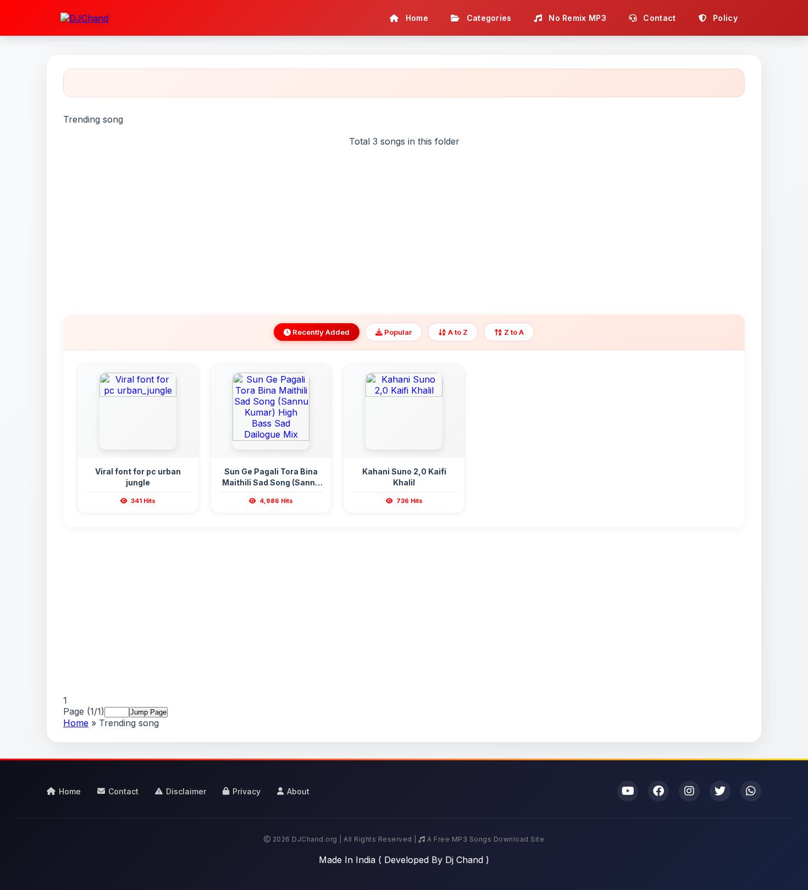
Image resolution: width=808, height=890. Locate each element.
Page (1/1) (83, 711)
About (298, 791)
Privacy (247, 791)
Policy (724, 18)
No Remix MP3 (576, 18)
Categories (487, 18)
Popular (397, 332)
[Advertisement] (404, 224)
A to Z (457, 332)
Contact (658, 18)
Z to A (513, 332)
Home (416, 18)
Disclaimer (186, 791)
